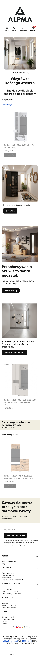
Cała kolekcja (7, 105)
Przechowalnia (7, 577)
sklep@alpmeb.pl (10, 641)
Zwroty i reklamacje (9, 608)
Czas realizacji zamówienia (11, 594)
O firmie (4, 624)
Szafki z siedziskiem (14, 352)
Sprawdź (10, 211)
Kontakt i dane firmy (9, 617)
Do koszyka (9, 155)
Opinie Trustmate (8, 619)
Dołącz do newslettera (15, 535)
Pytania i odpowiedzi (9, 561)
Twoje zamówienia (8, 573)
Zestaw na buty (10, 290)
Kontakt (4, 621)
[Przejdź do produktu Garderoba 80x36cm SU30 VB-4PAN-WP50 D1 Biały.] (20, 126)
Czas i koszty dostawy (10, 591)
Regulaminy (6, 603)
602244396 (27, 641)
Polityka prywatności (9, 605)
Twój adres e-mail (10, 530)
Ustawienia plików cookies (11, 580)
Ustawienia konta (8, 575)
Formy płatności (7, 589)
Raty (3, 564)
